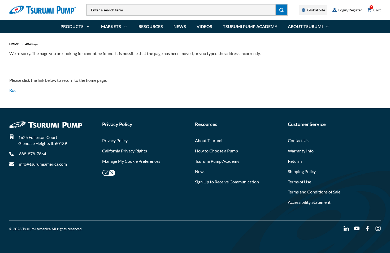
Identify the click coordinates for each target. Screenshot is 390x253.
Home (14, 44)
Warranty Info (301, 150)
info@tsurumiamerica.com (43, 163)
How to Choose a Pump (216, 150)
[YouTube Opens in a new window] (356, 228)
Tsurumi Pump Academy (250, 26)
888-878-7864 (32, 153)
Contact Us (298, 140)
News (180, 26)
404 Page (31, 44)
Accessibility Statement (309, 202)
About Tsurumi (208, 140)
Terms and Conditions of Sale (314, 191)
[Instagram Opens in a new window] (378, 228)
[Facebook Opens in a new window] (367, 228)
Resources (150, 26)
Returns (295, 161)
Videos (204, 26)
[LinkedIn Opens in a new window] (346, 228)
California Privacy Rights (124, 150)
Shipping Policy (302, 171)
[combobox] (181, 10)
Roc (12, 90)
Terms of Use (299, 181)
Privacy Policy (115, 140)
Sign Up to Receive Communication (227, 181)
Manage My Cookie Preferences (131, 161)
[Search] (282, 10)
